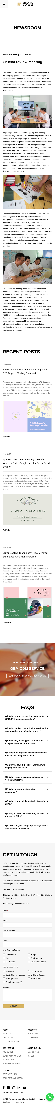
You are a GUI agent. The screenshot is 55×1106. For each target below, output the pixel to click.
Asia (7, 958)
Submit (13, 1006)
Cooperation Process (13, 1078)
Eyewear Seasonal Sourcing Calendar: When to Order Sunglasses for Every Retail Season (26, 463)
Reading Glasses (12, 978)
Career (31, 1056)
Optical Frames (36, 971)
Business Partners (12, 1064)
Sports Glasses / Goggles (15, 975)
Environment (34, 1052)
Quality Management (12, 1056)
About (5, 1030)
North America (11, 954)
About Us (7, 1034)
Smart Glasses (36, 978)
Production (8, 1060)
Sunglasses (10, 971)
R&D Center (8, 1052)
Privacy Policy (19, 1102)
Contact (6, 1070)
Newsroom (8, 1038)
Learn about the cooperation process (27, 676)
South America (36, 958)
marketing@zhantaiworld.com (17, 904)
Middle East (10, 962)
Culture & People (11, 1042)
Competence (8, 1048)
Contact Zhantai (10, 1074)
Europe (33, 954)
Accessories (34, 1038)
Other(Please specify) (39, 962)
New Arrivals (34, 1034)
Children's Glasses (38, 975)
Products (32, 1030)
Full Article (7, 437)
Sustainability (34, 1048)
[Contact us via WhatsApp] (50, 1097)
